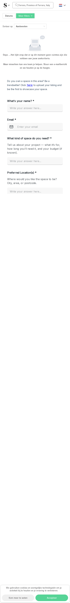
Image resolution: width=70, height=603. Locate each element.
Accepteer (52, 597)
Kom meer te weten (18, 597)
